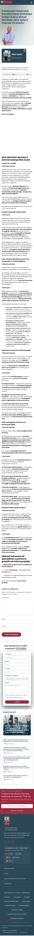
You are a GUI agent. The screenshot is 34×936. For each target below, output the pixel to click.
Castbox (10, 861)
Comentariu (6, 597)
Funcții (17, 874)
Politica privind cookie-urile (10, 932)
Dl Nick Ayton (16, 199)
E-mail (4, 626)
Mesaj (7, 683)
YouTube (10, 853)
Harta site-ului (23, 932)
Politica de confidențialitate (9, 930)
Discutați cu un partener (17, 806)
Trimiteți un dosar (17, 810)
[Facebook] (12, 841)
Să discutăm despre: (11, 676)
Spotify (19, 853)
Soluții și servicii (17, 868)
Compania (17, 884)
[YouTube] (9, 841)
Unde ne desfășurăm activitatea (17, 879)
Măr (9, 857)
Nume (4, 619)
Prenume (8, 654)
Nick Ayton (17, 575)
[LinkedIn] (5, 841)
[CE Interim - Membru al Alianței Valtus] (17, 820)
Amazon (17, 857)
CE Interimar (7, 436)
